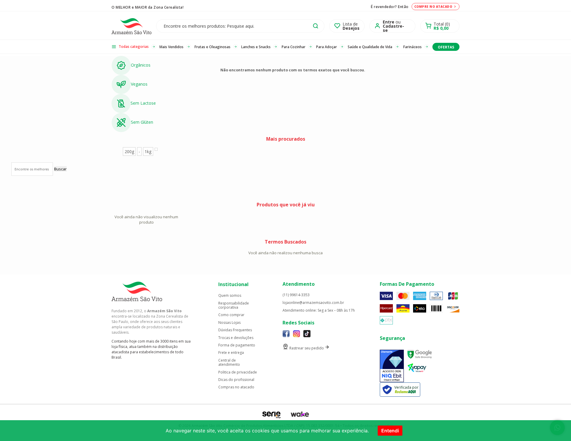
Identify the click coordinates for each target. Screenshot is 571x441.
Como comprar (231, 315)
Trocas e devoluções (235, 338)
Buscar (60, 169)
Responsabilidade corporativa (233, 305)
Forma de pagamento (236, 345)
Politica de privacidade (237, 372)
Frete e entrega (231, 353)
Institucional (233, 284)
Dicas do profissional (236, 380)
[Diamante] (392, 366)
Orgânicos (140, 65)
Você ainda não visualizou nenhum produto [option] (146, 219)
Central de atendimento (229, 362)
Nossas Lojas (229, 323)
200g (129, 151)
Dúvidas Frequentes (235, 330)
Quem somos (229, 296)
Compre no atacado (433, 6)
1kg (148, 151)
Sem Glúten (142, 122)
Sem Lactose (143, 103)
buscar (316, 26)
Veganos (139, 84)
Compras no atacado (236, 387)
